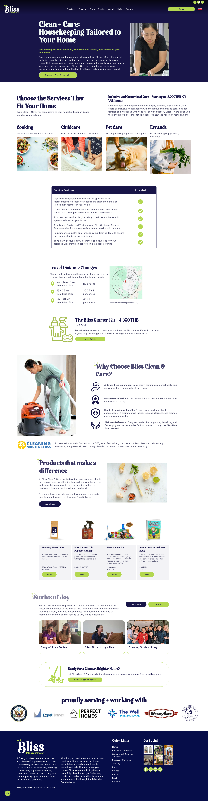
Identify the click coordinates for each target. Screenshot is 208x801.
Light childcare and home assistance (80, 133)
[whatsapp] (160, 769)
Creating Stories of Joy (143, 647)
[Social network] (202, 2)
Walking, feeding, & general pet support (126, 133)
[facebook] (195, 2)
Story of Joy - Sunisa (54, 647)
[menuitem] (71, 9)
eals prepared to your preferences (36, 133)
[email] (155, 769)
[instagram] (198, 2)
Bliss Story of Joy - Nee (99, 647)
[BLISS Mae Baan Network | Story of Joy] (60, 632)
